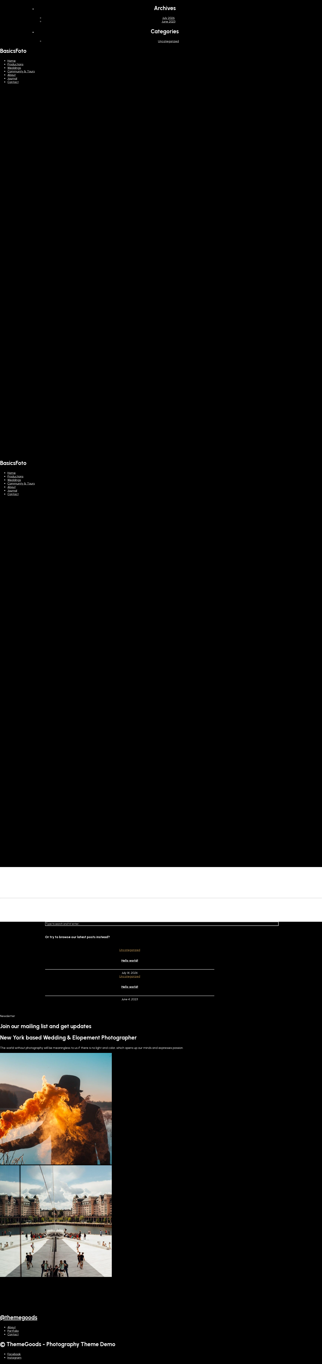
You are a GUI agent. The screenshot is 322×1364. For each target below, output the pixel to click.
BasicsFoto (13, 50)
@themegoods (18, 1317)
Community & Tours (21, 71)
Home (11, 61)
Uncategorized (168, 41)
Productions (15, 64)
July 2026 (168, 18)
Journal (12, 78)
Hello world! (129, 960)
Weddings (14, 68)
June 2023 (168, 21)
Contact (13, 82)
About (11, 75)
